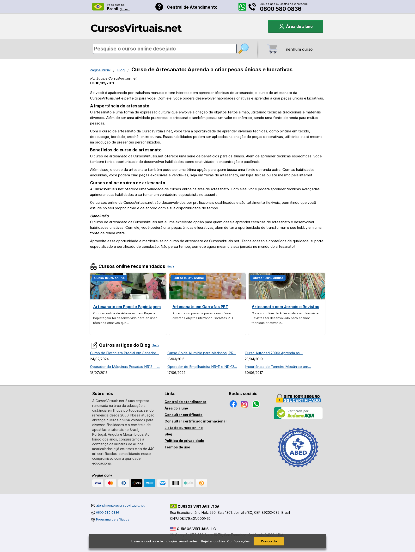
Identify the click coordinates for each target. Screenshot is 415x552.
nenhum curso (299, 49)
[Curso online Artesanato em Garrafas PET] (207, 298)
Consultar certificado (183, 415)
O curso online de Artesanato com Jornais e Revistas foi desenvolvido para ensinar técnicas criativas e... (285, 318)
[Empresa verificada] (298, 418)
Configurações (238, 541)
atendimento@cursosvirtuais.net (120, 505)
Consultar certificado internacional (195, 421)
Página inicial (100, 70)
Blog (121, 70)
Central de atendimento (185, 402)
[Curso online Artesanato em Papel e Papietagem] (128, 298)
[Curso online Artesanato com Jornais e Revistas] (287, 298)
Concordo (269, 541)
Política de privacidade (184, 441)
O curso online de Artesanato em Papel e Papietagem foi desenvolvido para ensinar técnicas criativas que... (125, 318)
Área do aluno (176, 408)
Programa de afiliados (112, 519)
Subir (170, 266)
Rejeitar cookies (213, 541)
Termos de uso (177, 447)
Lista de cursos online (184, 428)
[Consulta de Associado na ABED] (298, 469)
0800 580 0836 (280, 9)
